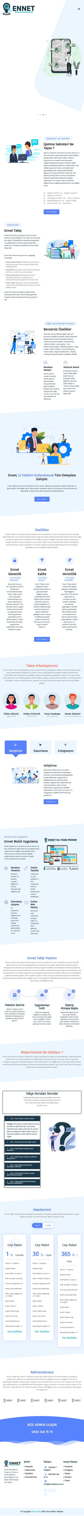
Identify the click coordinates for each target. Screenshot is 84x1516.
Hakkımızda (30, 1470)
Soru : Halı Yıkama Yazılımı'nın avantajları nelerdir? (19, 1166)
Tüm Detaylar (13, 80)
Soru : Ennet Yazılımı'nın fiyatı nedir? (23, 1142)
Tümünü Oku (50, 802)
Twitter (67, 1473)
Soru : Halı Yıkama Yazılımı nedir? (22, 1118)
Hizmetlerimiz (31, 1477)
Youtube (68, 1477)
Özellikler (29, 1473)
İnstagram (69, 1470)
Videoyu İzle (31, 80)
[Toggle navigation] (79, 9)
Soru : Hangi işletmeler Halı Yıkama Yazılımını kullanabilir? (21, 1182)
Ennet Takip (36, 1511)
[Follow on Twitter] (7, 700)
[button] (22, 1118)
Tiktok (67, 1480)
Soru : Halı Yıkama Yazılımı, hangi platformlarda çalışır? (20, 1174)
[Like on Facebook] (11, 700)
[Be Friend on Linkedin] (15, 700)
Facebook (68, 1466)
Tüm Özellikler (51, 212)
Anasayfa (29, 1466)
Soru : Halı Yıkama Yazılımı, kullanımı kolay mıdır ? (22, 1157)
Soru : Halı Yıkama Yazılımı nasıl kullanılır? (20, 1149)
